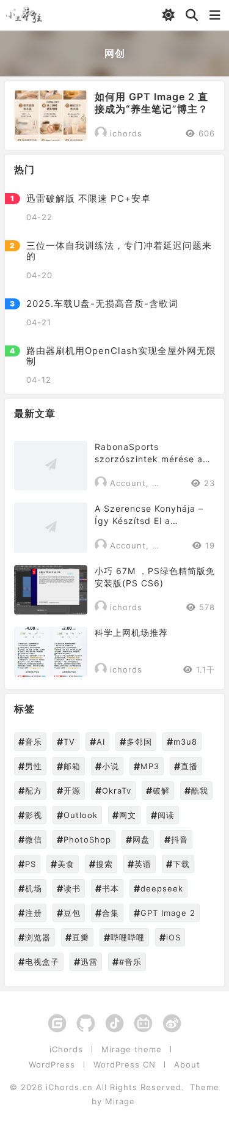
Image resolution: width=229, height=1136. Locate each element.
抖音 (176, 839)
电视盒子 (38, 962)
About (187, 1064)
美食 (63, 864)
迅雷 (86, 962)
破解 (158, 790)
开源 (69, 790)
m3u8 (182, 742)
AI (97, 742)
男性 (30, 766)
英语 (139, 864)
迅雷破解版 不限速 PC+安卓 (88, 198)
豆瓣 (77, 937)
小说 (107, 766)
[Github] (85, 1024)
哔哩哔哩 (124, 937)
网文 (124, 815)
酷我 (196, 790)
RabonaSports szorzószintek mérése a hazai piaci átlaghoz (149, 453)
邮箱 (69, 766)
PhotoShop (84, 839)
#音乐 (127, 962)
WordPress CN (124, 1064)
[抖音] (114, 1024)
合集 (107, 913)
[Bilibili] (143, 1024)
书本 (107, 888)
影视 (30, 815)
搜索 (101, 864)
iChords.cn (69, 1087)
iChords (66, 1049)
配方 (30, 790)
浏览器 (34, 937)
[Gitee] (57, 1024)
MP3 (146, 766)
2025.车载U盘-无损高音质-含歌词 (102, 303)
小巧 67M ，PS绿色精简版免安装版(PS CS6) (155, 577)
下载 (178, 864)
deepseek (158, 888)
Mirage (120, 1101)
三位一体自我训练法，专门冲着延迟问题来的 (119, 251)
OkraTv (113, 790)
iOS (170, 937)
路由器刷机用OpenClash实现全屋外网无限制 (121, 356)
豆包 (69, 913)
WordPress (52, 1064)
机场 (30, 888)
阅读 (163, 815)
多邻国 (136, 742)
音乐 (30, 742)
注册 (30, 913)
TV (66, 742)
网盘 (138, 839)
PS (27, 864)
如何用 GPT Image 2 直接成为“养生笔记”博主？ (151, 102)
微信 (30, 839)
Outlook (77, 815)
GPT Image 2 (164, 913)
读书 (69, 888)
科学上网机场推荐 (131, 632)
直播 (186, 766)
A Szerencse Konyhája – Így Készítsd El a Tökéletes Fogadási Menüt (154, 515)
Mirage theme (131, 1049)
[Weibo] (172, 1024)
